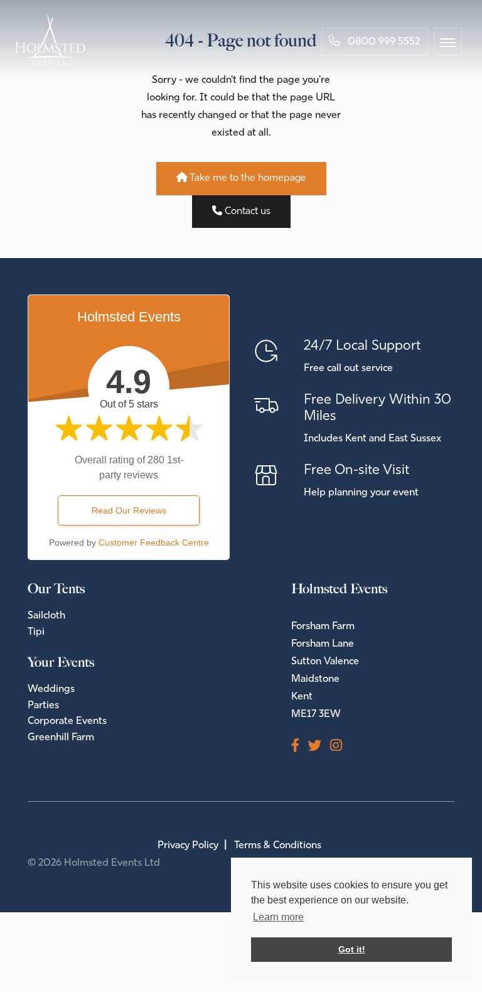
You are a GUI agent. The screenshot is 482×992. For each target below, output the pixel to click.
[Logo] (50, 40)
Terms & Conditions (277, 846)
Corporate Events (67, 721)
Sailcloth (46, 616)
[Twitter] (319, 747)
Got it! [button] (351, 949)
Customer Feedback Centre (154, 542)
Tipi (36, 632)
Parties (43, 706)
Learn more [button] (278, 917)
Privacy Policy (188, 846)
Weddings (51, 689)
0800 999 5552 (382, 42)
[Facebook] (299, 747)
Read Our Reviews (129, 510)
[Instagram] (340, 747)
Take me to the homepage (247, 178)
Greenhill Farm (61, 738)
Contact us (246, 212)
